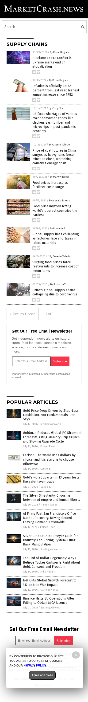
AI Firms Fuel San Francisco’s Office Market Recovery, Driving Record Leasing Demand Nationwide (49, 518)
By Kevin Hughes (59, 52)
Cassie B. (45, 468)
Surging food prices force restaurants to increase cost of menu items (55, 266)
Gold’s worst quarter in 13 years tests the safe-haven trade (51, 479)
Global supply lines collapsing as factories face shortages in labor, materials (55, 238)
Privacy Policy (34, 665)
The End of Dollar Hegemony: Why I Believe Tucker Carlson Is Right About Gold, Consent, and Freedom (51, 562)
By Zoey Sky (56, 108)
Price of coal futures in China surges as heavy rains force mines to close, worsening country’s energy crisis (54, 157)
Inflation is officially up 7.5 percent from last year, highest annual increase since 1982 (55, 90)
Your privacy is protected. (26, 374)
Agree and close (42, 675)
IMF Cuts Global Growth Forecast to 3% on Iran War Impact (50, 582)
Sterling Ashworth (50, 424)
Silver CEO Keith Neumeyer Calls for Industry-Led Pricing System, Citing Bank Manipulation (50, 540)
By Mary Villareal (59, 176)
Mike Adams (47, 571)
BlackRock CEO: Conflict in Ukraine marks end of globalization (52, 62)
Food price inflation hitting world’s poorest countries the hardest (54, 210)
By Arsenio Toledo (59, 144)
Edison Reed (48, 446)
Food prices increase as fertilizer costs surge (50, 185)
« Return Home (22, 314)
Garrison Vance (49, 589)
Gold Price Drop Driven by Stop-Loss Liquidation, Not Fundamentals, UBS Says (51, 415)
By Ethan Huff (57, 228)
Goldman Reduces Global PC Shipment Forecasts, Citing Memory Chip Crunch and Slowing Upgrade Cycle (52, 437)
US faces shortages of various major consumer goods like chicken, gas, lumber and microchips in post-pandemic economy (54, 122)
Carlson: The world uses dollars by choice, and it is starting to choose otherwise (49, 459)
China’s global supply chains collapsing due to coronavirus (54, 292)
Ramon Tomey (49, 504)
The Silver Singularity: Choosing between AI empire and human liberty (51, 498)
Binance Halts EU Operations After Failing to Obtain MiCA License (48, 600)
